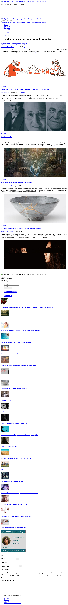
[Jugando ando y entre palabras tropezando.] (35, 83)
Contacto (6, 35)
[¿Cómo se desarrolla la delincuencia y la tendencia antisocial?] (35, 268)
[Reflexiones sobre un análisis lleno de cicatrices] (35, 222)
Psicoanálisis (4, 86)
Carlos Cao (6, 92)
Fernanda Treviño (7, 140)
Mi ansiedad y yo (5, 377)
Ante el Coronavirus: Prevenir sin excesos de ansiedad (16, 342)
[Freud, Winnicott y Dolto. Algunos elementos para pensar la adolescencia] (35, 130)
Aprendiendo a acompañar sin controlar (12, 481)
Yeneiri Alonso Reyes (8, 47)
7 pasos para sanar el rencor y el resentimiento (14, 504)
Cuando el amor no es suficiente (9, 446)
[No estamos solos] (35, 176)
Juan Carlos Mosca (8, 231)
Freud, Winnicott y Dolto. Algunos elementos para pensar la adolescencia (25, 89)
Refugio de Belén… (6, 400)
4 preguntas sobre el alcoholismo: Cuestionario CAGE (16, 516)
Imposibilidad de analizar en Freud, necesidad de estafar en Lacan (19, 365)
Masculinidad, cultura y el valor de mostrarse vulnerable (16, 458)
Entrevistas (7, 29)
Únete (5, 34)
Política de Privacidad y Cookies (12, 603)
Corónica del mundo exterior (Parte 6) (11, 353)
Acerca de (6, 32)
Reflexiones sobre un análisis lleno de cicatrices (16, 182)
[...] (35, 52)
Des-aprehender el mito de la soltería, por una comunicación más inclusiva (21, 330)
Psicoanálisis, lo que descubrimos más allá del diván (15, 319)
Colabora (6, 601)
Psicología (6, 25)
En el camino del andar (7, 411)
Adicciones (7, 26)
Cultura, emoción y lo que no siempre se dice (13, 469)
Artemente (7, 28)
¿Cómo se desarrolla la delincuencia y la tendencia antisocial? (21, 228)
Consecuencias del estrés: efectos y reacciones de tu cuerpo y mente (19, 493)
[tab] (35, 292)
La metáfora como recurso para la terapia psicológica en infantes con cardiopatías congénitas (27, 307)
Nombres (6, 31)
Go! (17, 559)
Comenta (22, 92)
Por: (2, 47)
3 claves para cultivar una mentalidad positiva (13, 527)
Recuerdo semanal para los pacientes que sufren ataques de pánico (19, 435)
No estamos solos (6, 137)
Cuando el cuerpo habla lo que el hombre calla (14, 423)
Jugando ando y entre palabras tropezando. (16, 44)
